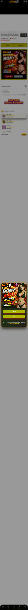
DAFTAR (14, 316)
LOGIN (14, 311)
